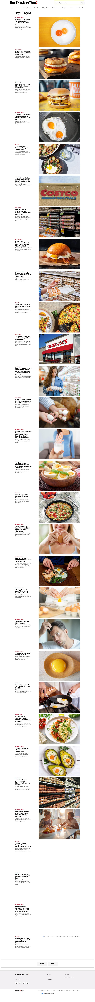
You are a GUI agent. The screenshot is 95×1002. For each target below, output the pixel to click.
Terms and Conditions (69, 977)
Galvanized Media (47, 990)
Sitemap (49, 977)
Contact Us (49, 979)
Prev (42, 963)
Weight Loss (45, 8)
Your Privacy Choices (49, 993)
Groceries (36, 8)
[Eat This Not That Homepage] (23, 2)
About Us (49, 974)
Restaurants (55, 8)
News (17, 8)
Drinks (71, 8)
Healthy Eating (26, 8)
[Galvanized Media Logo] (19, 990)
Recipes (64, 8)
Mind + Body (80, 8)
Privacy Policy (67, 974)
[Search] (82, 3)
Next (53, 963)
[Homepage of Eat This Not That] (22, 974)
